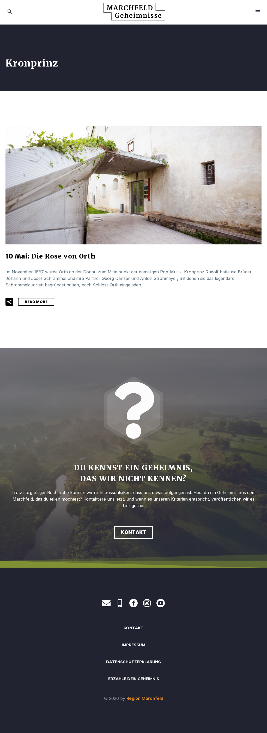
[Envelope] (106, 603)
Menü (258, 12)
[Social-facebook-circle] (133, 603)
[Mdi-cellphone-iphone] (120, 603)
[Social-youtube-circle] (160, 603)
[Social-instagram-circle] (147, 603)
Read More (36, 301)
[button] (10, 12)
